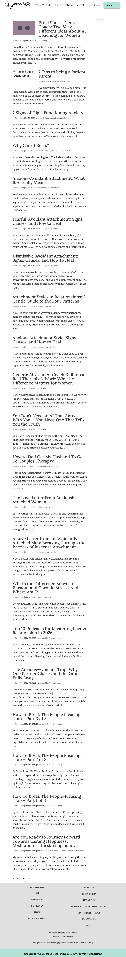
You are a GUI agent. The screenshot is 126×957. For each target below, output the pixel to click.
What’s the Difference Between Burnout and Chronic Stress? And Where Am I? (45, 587)
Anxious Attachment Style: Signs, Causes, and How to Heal (45, 339)
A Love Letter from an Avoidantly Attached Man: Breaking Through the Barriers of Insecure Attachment (49, 542)
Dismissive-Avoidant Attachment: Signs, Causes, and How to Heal (45, 258)
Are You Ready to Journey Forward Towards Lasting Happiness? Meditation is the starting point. (46, 841)
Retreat (80, 5)
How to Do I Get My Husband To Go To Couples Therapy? (48, 459)
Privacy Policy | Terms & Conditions (81, 953)
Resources (94, 5)
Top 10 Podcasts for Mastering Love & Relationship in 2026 (49, 630)
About (27, 5)
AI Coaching (42, 40)
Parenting (66, 81)
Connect (111, 5)
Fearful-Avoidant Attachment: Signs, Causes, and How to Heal (48, 221)
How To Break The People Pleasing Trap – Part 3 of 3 (46, 716)
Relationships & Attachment (47, 188)
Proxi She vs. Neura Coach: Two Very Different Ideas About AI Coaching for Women (62, 29)
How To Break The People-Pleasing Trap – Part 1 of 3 (47, 798)
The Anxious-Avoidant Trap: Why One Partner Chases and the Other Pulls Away (46, 673)
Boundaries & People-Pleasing (49, 724)
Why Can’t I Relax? (31, 145)
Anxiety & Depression (45, 118)
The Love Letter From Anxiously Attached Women (44, 499)
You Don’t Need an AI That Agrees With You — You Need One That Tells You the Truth (48, 420)
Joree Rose (19, 40)
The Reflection (63, 5)
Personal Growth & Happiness (71, 851)
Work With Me (42, 5)
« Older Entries (21, 877)
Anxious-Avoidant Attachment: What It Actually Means (49, 180)
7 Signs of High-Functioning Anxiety (48, 112)
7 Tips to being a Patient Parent (62, 74)
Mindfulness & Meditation (62, 151)
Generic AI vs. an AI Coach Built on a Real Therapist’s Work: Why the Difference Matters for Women (48, 379)
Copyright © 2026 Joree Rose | (42, 953)
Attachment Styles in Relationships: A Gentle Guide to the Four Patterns (49, 299)
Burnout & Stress (62, 118)
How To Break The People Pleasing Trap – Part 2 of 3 (46, 757)
